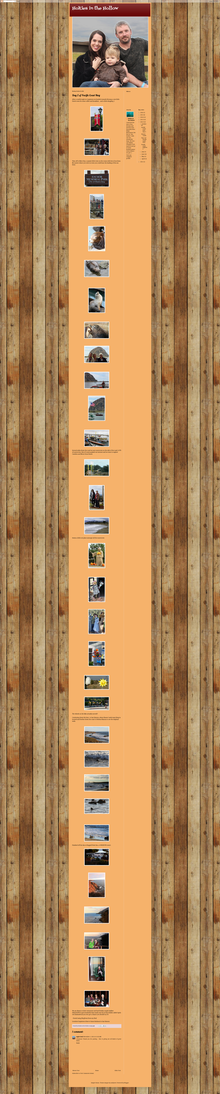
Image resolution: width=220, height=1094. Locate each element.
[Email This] (99, 1026)
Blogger (126, 1082)
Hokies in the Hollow (95, 8)
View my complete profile (129, 156)
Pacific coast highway (144, 147)
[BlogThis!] (100, 1026)
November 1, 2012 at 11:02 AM (92, 1036)
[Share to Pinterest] (105, 1026)
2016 (141, 112)
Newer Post (76, 1070)
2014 (141, 117)
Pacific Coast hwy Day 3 (143, 129)
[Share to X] (102, 1026)
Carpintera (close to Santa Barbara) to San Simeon (94, 1021)
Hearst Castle (143, 134)
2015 (141, 115)
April (143, 158)
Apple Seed (79, 1036)
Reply (78, 1043)
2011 (141, 161)
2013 (141, 119)
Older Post (118, 1070)
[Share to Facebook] (104, 1026)
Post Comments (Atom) (87, 1073)
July (143, 151)
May (143, 156)
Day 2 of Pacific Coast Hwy (144, 140)
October (144, 124)
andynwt (113, 1082)
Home (97, 1070)
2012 (141, 122)
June (143, 154)
